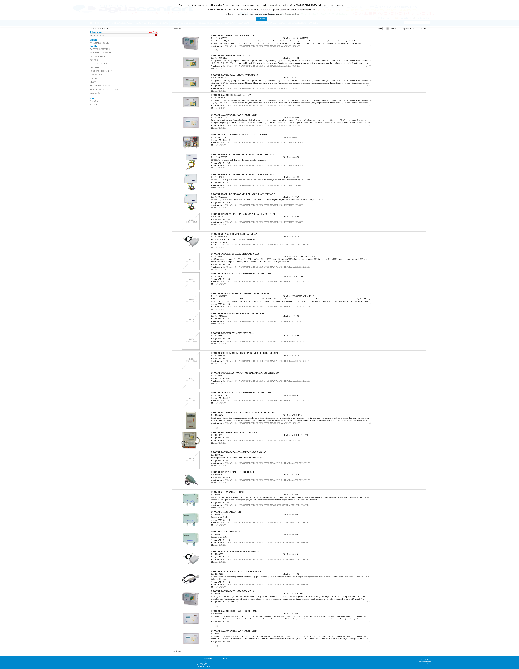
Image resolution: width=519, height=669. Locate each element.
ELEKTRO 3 (95, 67)
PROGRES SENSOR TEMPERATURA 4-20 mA (234, 234)
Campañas (94, 101)
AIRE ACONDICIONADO (100, 53)
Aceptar (262, 19)
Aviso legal (203, 663)
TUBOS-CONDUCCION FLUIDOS (104, 89)
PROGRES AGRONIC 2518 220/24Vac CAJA (232, 591)
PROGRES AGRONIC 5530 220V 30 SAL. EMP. (234, 115)
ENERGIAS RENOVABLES (101, 71)
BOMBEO (94, 60)
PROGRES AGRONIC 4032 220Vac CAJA (231, 95)
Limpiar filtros (152, 32)
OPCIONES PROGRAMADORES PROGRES (292, 267)
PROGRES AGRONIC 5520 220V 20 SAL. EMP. (234, 631)
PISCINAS (94, 78)
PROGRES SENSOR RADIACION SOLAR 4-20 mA (236, 571)
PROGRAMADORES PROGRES (287, 46)
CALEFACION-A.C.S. (99, 64)
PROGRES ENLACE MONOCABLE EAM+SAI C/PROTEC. (240, 135)
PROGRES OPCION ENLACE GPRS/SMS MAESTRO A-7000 (241, 273)
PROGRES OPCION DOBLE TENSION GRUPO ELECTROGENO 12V (245, 353)
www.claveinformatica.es (423, 661)
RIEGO (93, 82)
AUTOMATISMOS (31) (99, 43)
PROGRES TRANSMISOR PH (226, 512)
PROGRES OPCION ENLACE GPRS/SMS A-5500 (235, 254)
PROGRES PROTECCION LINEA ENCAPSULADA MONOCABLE (244, 214)
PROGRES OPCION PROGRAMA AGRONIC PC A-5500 (238, 313)
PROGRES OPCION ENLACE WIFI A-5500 (232, 333)
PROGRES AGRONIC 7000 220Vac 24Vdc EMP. (234, 432)
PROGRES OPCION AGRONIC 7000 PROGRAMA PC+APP (240, 293)
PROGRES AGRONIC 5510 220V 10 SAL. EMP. (234, 611)
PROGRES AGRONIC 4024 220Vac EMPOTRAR (234, 75)
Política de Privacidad (204, 665)
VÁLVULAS (95, 93)
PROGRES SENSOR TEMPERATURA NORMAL (235, 551)
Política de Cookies (204, 666)
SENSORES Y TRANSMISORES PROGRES (292, 245)
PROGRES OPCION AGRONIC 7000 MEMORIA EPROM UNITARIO (245, 373)
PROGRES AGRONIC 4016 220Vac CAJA (231, 55)
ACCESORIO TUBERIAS (100, 49)
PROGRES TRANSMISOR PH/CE (227, 492)
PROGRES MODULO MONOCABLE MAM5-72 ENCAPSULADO (243, 194)
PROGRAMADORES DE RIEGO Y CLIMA (256, 46)
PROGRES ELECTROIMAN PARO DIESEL (232, 472)
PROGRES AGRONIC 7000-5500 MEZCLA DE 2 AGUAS (238, 452)
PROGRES (221, 68)
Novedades (94, 105)
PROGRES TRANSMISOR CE (226, 531)
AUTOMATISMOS (97, 56)
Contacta (204, 662)
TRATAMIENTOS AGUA (100, 86)
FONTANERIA (96, 75)
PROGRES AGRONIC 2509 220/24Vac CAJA (232, 35)
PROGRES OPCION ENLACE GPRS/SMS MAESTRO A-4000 (241, 393)
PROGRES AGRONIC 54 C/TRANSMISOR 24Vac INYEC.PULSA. (243, 412)
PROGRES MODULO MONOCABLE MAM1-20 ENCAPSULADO (243, 154)
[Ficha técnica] (216, 50)
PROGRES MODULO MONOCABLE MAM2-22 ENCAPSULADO (243, 174)
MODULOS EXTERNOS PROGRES (288, 143)
